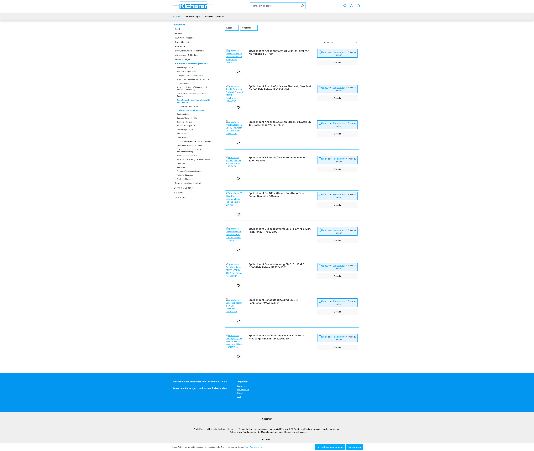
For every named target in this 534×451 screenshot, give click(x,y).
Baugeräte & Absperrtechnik (188, 183)
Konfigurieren (354, 447)
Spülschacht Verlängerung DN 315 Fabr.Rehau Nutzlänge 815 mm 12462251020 (277, 337)
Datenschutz (243, 389)
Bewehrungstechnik (185, 68)
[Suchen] (302, 6)
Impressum (242, 386)
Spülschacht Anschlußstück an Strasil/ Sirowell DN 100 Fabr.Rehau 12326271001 (280, 123)
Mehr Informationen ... (253, 447)
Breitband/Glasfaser (185, 179)
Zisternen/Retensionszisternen (189, 171)
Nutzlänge (247, 28)
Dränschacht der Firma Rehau (191, 110)
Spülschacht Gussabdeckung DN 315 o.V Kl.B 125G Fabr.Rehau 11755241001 (280, 230)
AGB (239, 396)
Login (325, 52)
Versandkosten (245, 429)
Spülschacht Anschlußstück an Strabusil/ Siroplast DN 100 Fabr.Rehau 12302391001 (280, 88)
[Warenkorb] (358, 5)
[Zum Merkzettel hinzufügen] (238, 72)
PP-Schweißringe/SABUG (187, 126)
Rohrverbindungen (184, 122)
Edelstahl (179, 33)
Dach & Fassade (182, 42)
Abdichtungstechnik (185, 130)
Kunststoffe (180, 46)
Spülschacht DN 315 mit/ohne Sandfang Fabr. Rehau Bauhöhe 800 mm (277, 195)
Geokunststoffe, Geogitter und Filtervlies (193, 159)
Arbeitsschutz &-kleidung (186, 55)
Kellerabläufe (182, 137)
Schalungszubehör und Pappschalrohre (193, 79)
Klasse (229, 28)
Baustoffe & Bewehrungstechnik (191, 63)
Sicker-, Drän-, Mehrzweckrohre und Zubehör (191, 94)
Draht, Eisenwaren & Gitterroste (189, 51)
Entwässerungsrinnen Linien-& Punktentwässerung (189, 150)
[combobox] (274, 6)
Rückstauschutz (183, 134)
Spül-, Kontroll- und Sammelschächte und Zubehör (193, 101)
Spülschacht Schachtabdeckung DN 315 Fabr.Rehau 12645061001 (273, 301)
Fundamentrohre (183, 83)
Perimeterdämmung (185, 175)
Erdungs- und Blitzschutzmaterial (190, 75)
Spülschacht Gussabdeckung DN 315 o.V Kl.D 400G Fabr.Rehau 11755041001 (276, 266)
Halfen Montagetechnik (186, 72)
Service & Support (183, 187)
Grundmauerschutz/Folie (187, 156)
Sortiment (179, 24)
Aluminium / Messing (184, 38)
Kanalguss (181, 163)
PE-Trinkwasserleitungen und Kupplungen (194, 141)
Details (337, 62)
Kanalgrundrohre (183, 114)
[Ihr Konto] (351, 5)
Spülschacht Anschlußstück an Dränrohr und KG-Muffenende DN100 (279, 52)
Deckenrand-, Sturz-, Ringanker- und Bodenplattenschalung (192, 88)
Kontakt (240, 393)
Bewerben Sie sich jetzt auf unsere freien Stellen (199, 388)
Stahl (177, 29)
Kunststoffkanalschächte (187, 118)
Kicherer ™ (267, 439)
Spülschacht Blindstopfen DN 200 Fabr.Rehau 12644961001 (277, 159)
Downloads (180, 197)
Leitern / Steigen (182, 59)
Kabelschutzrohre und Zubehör (189, 145)
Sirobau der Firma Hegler (188, 106)
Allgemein (242, 381)
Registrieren (338, 52)
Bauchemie (181, 167)
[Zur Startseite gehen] (193, 5)
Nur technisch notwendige (330, 447)
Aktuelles (179, 192)
